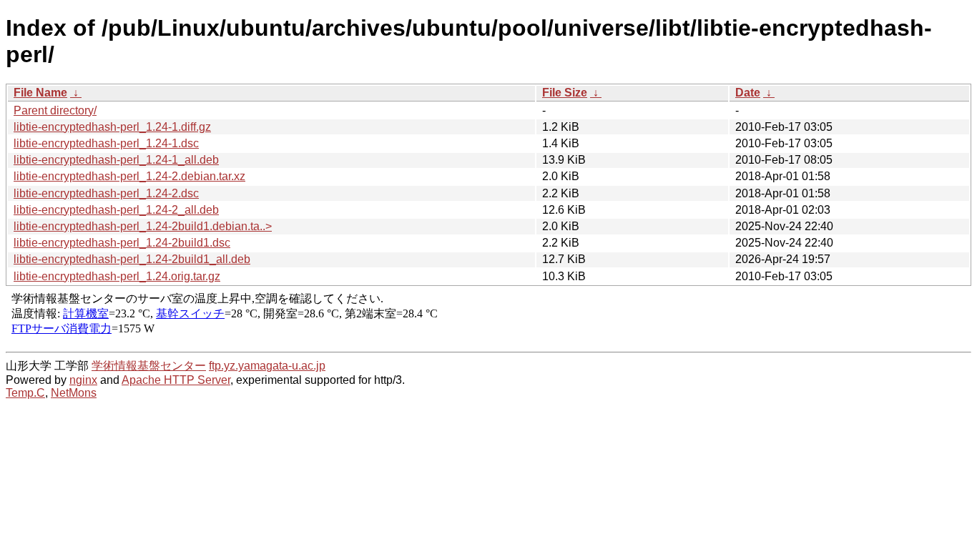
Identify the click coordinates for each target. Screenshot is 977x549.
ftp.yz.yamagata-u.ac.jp (267, 366)
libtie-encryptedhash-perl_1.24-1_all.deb (116, 160)
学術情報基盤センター (149, 366)
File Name (40, 92)
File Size (564, 92)
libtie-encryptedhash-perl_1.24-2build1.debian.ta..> (143, 226)
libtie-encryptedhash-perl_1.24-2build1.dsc (122, 243)
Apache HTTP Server (176, 380)
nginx (83, 380)
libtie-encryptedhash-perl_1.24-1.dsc (106, 143)
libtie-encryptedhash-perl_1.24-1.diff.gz (112, 127)
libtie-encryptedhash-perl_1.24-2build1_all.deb (132, 259)
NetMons (74, 393)
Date (747, 92)
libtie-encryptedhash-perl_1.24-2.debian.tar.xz (129, 176)
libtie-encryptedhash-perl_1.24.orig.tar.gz (117, 276)
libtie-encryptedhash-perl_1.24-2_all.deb (116, 210)
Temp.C (25, 393)
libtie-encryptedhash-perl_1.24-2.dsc (106, 193)
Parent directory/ (55, 110)
